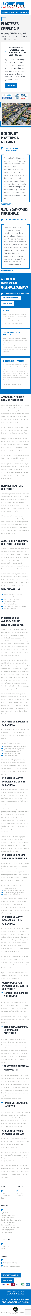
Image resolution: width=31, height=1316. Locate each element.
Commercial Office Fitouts (10, 1227)
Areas (3, 1249)
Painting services (7, 1232)
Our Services (5, 1196)
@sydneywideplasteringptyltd (11, 1266)
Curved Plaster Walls (8, 1222)
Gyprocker (4, 1213)
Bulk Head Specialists (8, 1215)
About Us (20, 1196)
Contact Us (5, 1246)
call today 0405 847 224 (10, 12)
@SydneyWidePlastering (9, 1263)
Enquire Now (24, 12)
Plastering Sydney (7, 1230)
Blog (2, 1198)
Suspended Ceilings (8, 1225)
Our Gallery (20, 1193)
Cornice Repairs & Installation (11, 1220)
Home (3, 1193)
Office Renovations (7, 1218)
